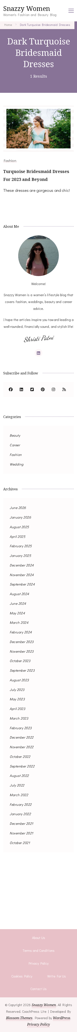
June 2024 (18, 603)
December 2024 (22, 565)
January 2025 (20, 555)
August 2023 (19, 680)
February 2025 (21, 546)
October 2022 (20, 756)
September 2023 (22, 670)
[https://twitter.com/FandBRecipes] (32, 389)
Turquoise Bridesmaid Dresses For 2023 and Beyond (36, 175)
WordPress (61, 1018)
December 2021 (21, 823)
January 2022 (20, 814)
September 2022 (22, 766)
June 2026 (18, 507)
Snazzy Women (26, 8)
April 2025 (17, 536)
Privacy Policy (39, 963)
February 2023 (21, 728)
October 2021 (20, 842)
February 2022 (21, 804)
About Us (38, 937)
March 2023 (19, 718)
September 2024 (22, 584)
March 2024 (19, 622)
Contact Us (38, 988)
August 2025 (19, 527)
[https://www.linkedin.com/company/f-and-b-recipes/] (21, 389)
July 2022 (17, 785)
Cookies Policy (21, 976)
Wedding (17, 464)
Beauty (15, 435)
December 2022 (22, 737)
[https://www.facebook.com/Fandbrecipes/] (10, 389)
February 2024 (21, 632)
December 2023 (22, 641)
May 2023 (17, 699)
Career (15, 445)
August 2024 (19, 593)
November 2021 (21, 833)
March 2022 (19, 794)
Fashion (10, 160)
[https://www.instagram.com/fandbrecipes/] (53, 389)
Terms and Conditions (38, 950)
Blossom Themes (19, 1018)
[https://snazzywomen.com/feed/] (64, 389)
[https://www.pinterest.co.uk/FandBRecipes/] (42, 389)
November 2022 (22, 747)
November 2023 (22, 651)
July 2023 (17, 689)
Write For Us (56, 976)
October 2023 (20, 660)
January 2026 (20, 517)
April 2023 (17, 708)
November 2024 (22, 574)
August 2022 (19, 775)
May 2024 (17, 613)
